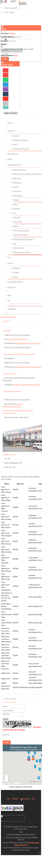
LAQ (14, 213)
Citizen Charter (18, 195)
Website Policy (25, 799)
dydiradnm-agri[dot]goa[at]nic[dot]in (27, 385)
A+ (5, 35)
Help (9, 295)
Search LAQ (18, 222)
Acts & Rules (17, 191)
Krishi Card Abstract (19, 170)
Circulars (16, 187)
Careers (10, 263)
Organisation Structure (20, 140)
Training (16, 226)
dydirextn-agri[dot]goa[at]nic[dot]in (28, 343)
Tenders (15, 204)
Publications (17, 178)
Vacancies (16, 272)
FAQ (8, 799)
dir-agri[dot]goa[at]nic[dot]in (17, 339)
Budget (15, 144)
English (16, 200)
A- (5, 26)
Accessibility (12, 309)
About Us (11, 131)
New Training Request (21, 230)
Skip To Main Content (8, 317)
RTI (9, 258)
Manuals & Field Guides (22, 252)
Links (14, 244)
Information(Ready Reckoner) (23, 239)
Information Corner (14, 165)
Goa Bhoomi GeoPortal (15, 282)
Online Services (13, 154)
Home (10, 123)
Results (15, 277)
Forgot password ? (9, 55)
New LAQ (17, 217)
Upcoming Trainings (21, 235)
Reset (16, 55)
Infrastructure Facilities (21, 149)
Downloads (16, 209)
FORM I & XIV (19, 248)
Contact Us (11, 287)
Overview (16, 136)
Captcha (5, 719)
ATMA (10, 159)
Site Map (15, 799)
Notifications (17, 183)
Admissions (16, 268)
